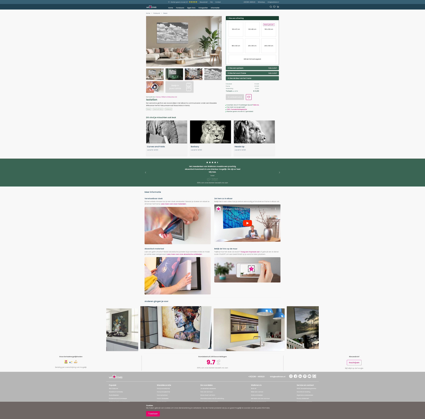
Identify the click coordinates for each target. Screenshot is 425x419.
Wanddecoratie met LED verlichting (212, 398)
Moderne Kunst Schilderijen (118, 398)
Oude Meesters (114, 395)
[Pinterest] (305, 377)
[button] (145, 172)
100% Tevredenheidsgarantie (237, 109)
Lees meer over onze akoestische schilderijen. (184, 254)
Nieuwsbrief (204, 2)
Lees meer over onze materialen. (173, 204)
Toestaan (153, 413)
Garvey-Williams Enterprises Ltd (166, 97)
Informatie (215, 8)
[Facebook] (295, 377)
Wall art (253, 388)
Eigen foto (191, 8)
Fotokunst (180, 8)
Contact (218, 2)
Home (170, 8)
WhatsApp (261, 2)
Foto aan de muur (206, 392)
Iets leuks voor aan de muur (260, 398)
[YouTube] (309, 377)
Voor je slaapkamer (163, 392)
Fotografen (203, 8)
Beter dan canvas (257, 392)
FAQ (211, 2)
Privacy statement (303, 398)
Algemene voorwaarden (305, 395)
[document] (212, 410)
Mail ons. (256, 105)
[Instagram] (291, 377)
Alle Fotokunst (113, 388)
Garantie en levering (303, 392)
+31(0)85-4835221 (249, 2)
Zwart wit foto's (158, 109)
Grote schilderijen (257, 395)
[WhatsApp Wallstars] (314, 377)
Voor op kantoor (162, 395)
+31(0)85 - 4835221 (256, 376)
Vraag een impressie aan (250, 252)
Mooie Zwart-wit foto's (207, 395)
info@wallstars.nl (273, 2)
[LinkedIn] (300, 377)
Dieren (165, 13)
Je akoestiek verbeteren (208, 388)
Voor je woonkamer (163, 388)
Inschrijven (354, 362)
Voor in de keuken (163, 398)
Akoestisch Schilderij (116, 392)
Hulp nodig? (272, 68)
